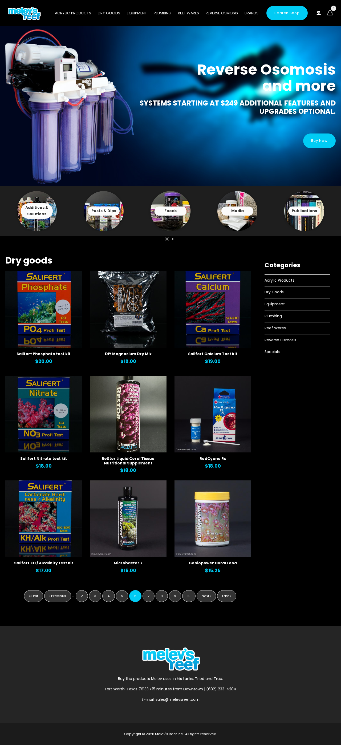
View (37, 211)
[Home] (24, 13)
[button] (167, 239)
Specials (272, 351)
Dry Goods (109, 13)
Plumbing (162, 13)
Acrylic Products (73, 13)
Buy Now (319, 140)
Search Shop (287, 12)
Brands (251, 13)
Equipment (137, 13)
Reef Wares (188, 13)
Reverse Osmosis (222, 13)
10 (191, 595)
